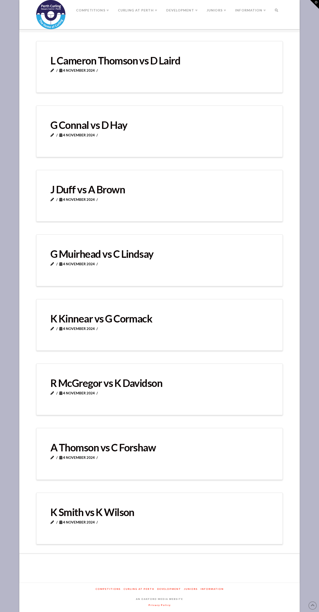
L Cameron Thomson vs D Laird (115, 60)
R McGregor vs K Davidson (106, 383)
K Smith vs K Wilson (92, 512)
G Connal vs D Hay (88, 125)
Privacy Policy (160, 605)
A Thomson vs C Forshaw (103, 447)
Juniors (191, 588)
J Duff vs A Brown (87, 189)
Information (212, 588)
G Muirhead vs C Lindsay (101, 254)
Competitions (108, 588)
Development (169, 588)
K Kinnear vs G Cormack (101, 318)
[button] (314, 4)
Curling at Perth (139, 588)
